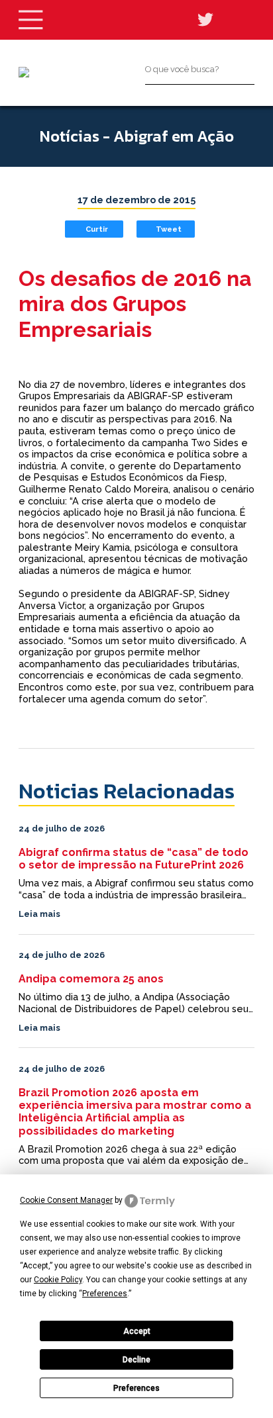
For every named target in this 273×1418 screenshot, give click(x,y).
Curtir (96, 229)
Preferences (136, 1388)
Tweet (169, 229)
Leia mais (39, 914)
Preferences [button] (104, 1293)
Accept (136, 1331)
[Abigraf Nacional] (24, 72)
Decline (136, 1359)
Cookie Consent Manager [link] (66, 1200)
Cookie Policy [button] (58, 1279)
